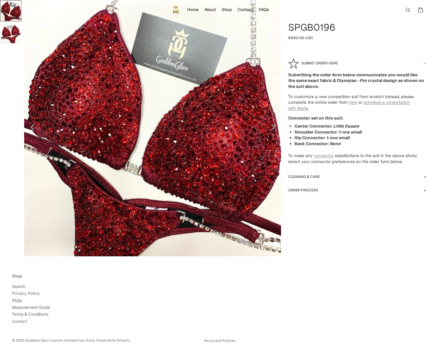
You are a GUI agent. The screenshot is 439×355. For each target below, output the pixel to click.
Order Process (303, 190)
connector (324, 155)
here (353, 102)
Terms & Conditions (30, 314)
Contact (19, 321)
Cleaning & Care (304, 176)
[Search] (408, 9)
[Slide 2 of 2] (11, 33)
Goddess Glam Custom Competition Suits (60, 340)
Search (18, 286)
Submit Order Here (319, 63)
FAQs (17, 300)
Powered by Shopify (113, 340)
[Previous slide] (31, 128)
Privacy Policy (26, 293)
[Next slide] (274, 128)
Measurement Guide (31, 307)
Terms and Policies (219, 340)
